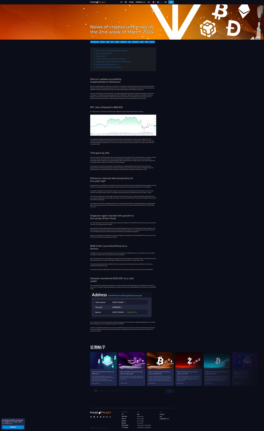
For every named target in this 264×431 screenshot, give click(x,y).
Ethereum (135, 42)
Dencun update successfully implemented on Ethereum (111, 50)
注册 (171, 2)
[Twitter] (91, 417)
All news (169, 391)
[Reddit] (100, 417)
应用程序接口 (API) (140, 2)
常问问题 (131, 2)
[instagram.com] (94, 417)
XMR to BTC (140, 416)
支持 (149, 2)
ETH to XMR (140, 421)
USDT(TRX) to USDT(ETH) (144, 425)
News (141, 42)
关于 (121, 2)
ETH (129, 42)
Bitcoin (102, 42)
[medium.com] (104, 417)
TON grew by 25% (101, 56)
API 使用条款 (125, 427)
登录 (165, 2)
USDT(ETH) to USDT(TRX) (144, 427)
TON (146, 42)
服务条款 (124, 421)
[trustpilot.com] (110, 417)
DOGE (117, 42)
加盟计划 (124, 418)
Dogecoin (123, 42)
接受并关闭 (13, 427)
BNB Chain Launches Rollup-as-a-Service (107, 64)
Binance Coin (94, 42)
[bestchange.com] (107, 417)
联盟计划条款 (125, 425)
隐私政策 (124, 423)
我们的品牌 (124, 416)
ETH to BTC (140, 423)
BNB (107, 42)
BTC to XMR (140, 418)
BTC (112, 42)
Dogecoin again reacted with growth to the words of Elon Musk (113, 61)
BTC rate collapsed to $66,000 (104, 53)
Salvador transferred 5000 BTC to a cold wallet (108, 67)
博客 (126, 2)
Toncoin (152, 42)
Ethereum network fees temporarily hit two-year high (111, 58)
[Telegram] (97, 417)
